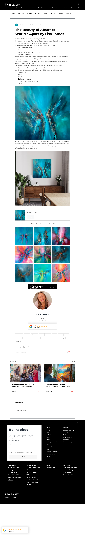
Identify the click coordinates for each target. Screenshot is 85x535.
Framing (53, 13)
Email (10, 444)
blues (60, 334)
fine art (41, 334)
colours (48, 334)
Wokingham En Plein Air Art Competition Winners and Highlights (23, 385)
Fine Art (46, 13)
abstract (27, 334)
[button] (78, 4)
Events (61, 13)
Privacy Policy (50, 467)
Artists (48, 437)
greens (54, 334)
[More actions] (69, 25)
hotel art (53, 338)
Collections (50, 435)
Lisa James (18, 338)
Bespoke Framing (68, 430)
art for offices (36, 338)
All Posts (12, 13)
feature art (27, 338)
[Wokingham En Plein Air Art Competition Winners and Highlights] (25, 373)
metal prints (45, 338)
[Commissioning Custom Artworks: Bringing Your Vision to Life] (59, 373)
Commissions (67, 437)
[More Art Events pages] (67, 7)
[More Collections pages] (28, 7)
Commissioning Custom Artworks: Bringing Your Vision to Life (59, 385)
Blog (48, 449)
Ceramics (21, 13)
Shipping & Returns (52, 470)
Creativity (34, 334)
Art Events (66, 439)
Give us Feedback (52, 451)
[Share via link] (28, 347)
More (67, 13)
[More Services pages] (57, 7)
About (48, 439)
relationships (61, 338)
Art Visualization (68, 435)
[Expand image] (24, 236)
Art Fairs (29, 13)
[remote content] (42, 307)
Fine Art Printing (68, 470)
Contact (49, 456)
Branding (37, 13)
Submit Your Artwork (69, 475)
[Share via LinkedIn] (24, 347)
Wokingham (19, 334)
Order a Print (67, 472)
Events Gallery (67, 442)
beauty (66, 334)
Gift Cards (66, 432)
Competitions (50, 447)
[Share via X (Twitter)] (20, 347)
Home (48, 430)
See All (73, 361)
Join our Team (51, 454)
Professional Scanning (70, 467)
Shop (48, 432)
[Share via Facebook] (16, 347)
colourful (18, 341)
